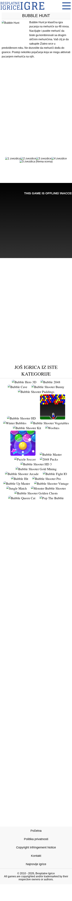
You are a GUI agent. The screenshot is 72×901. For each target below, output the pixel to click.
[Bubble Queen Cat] (21, 498)
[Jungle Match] (16, 488)
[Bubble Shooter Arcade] (22, 474)
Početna (36, 830)
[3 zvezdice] (43, 158)
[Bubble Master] (51, 454)
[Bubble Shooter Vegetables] (49, 423)
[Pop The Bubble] (52, 498)
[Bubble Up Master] (16, 483)
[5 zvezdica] (27, 161)
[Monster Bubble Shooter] (48, 488)
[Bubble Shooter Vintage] (51, 483)
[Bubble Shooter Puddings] (36, 392)
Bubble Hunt (36, 15)
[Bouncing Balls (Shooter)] (52, 418)
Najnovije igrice (36, 864)
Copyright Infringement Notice (36, 847)
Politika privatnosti (36, 839)
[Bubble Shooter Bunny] (47, 387)
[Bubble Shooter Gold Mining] (36, 469)
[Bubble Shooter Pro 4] (22, 454)
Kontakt (36, 855)
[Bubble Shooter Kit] (27, 428)
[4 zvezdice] (59, 158)
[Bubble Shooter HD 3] (36, 464)
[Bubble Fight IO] (55, 474)
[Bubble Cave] (17, 387)
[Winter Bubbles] (14, 423)
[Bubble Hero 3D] (24, 382)
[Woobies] (52, 428)
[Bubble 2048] (50, 382)
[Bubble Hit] (19, 479)
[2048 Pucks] (49, 459)
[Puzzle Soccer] (25, 459)
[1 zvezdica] (13, 158)
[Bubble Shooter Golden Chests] (36, 493)
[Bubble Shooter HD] (21, 418)
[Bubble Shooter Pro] (46, 479)
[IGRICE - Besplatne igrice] (22, 10)
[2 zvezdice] (28, 158)
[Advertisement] (36, 101)
